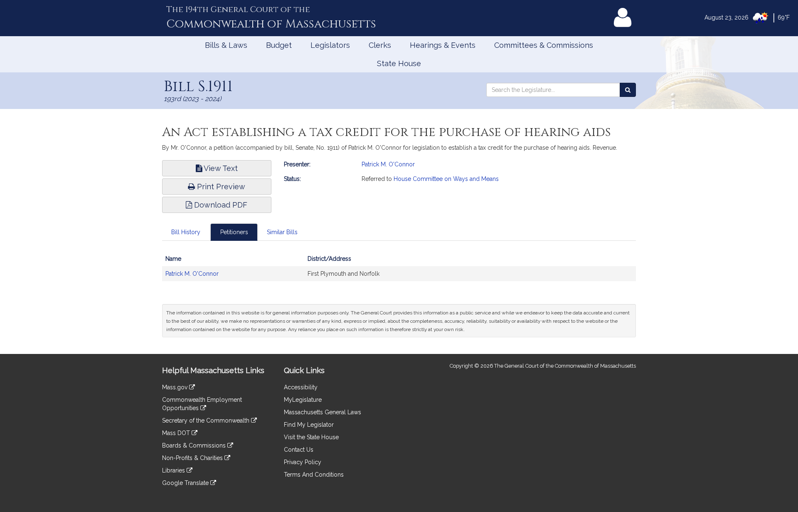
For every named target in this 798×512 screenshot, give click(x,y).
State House (399, 63)
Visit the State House (311, 437)
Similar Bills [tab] (282, 232)
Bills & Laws (226, 45)
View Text (220, 168)
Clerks (380, 45)
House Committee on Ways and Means (446, 179)
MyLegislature (303, 399)
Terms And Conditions (314, 474)
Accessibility (301, 387)
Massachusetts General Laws (322, 412)
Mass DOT (177, 433)
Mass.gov (175, 387)
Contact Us (298, 449)
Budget (279, 45)
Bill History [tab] (185, 232)
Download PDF (219, 204)
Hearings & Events (442, 45)
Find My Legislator (309, 424)
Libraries (174, 470)
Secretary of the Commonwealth (206, 420)
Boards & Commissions (194, 445)
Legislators (330, 45)
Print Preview (220, 186)
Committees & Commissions (543, 45)
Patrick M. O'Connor (388, 164)
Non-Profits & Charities (193, 458)
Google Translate (186, 483)
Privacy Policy (302, 462)
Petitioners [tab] (234, 232)
